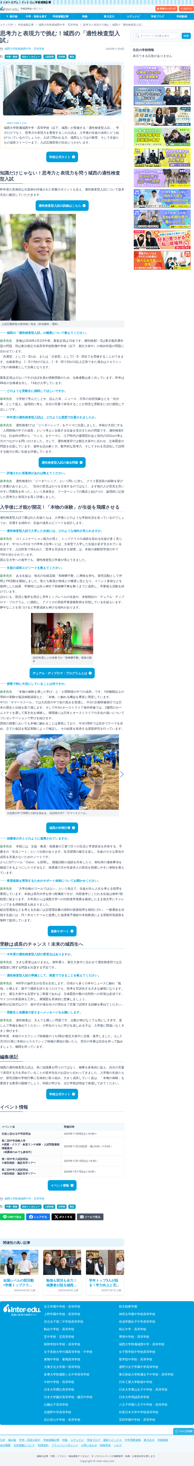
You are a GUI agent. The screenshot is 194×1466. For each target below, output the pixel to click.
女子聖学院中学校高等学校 (137, 1352)
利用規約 (43, 1445)
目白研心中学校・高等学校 (62, 1420)
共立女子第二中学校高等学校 (63, 1321)
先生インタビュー (31, 56)
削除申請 (105, 1445)
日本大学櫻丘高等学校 (59, 1389)
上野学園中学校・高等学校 (62, 1314)
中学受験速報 (133, 1440)
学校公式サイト (59, 157)
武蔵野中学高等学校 (57, 1412)
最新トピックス (112, 1440)
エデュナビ (133, 16)
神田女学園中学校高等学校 (137, 1314)
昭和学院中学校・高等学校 (62, 1344)
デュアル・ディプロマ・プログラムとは (60, 673)
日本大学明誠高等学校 (134, 1397)
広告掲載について (24, 1445)
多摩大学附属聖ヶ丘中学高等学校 (66, 1374)
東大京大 (109, 16)
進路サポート (60, 931)
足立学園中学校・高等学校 (62, 1306)
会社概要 (5, 1445)
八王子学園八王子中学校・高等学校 (143, 1404)
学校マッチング (168, 8)
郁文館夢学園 (128, 1306)
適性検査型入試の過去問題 (60, 462)
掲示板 (14, 16)
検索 (186, 36)
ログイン (187, 8)
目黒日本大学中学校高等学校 (138, 1412)
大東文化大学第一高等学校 (62, 1367)
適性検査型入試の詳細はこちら (60, 206)
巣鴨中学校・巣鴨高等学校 (62, 1359)
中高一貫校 (11, 56)
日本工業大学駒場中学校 (135, 1382)
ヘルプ (118, 1445)
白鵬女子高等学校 (56, 1404)
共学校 (61, 56)
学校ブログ (157, 16)
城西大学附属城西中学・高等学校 (24, 48)
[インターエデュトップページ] (22, 1310)
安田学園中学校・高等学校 (137, 1420)
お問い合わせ (89, 1445)
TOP (2, 1440)
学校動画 (182, 16)
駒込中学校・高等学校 (59, 1329)
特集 (85, 16)
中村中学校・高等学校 (59, 1382)
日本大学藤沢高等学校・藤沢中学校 (68, 1397)
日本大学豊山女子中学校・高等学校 (143, 1389)
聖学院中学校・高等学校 (135, 1359)
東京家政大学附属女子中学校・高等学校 (146, 1374)
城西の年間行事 (59, 828)
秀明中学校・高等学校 (134, 1337)
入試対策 (49, 56)
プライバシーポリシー (65, 1445)
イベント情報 (60, 1185)
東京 (72, 56)
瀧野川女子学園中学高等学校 (138, 1367)
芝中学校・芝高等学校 (59, 1337)
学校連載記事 (61, 16)
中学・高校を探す (36, 16)
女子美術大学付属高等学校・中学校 (68, 1352)
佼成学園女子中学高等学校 (137, 1321)
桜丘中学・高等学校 (132, 1329)
